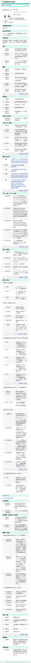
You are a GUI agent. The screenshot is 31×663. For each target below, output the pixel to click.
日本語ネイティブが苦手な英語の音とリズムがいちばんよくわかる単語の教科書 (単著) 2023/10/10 (19, 175)
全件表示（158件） (23, 277)
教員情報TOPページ (7, 9)
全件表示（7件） (23, 469)
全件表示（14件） (23, 153)
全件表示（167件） (23, 190)
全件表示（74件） (23, 246)
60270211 (5, 28)
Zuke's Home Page (8, 498)
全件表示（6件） (23, 383)
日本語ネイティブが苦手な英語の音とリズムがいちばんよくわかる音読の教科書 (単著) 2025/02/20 (19, 160)
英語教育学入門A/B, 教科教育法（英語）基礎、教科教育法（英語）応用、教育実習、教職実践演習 (15, 42)
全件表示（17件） (23, 93)
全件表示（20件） (22, 334)
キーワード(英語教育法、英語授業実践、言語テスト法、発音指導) (15, 34)
